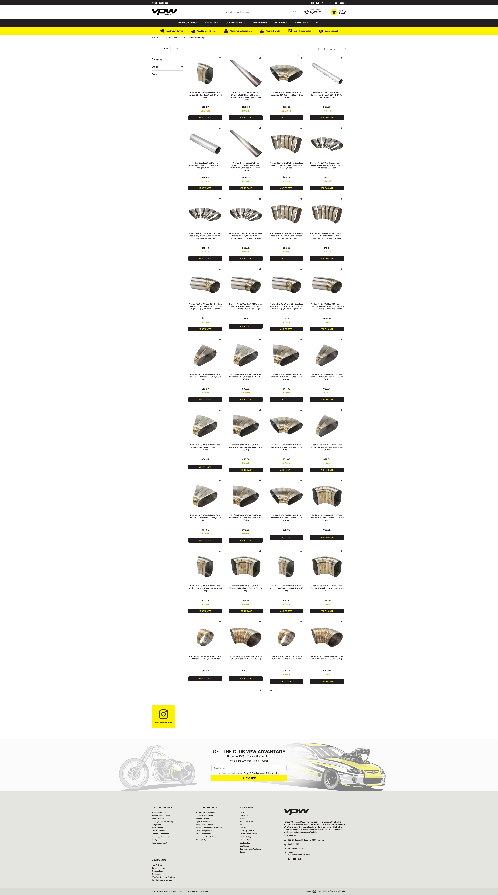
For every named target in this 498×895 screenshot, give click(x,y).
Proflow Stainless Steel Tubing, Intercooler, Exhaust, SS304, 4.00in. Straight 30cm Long (205, 165)
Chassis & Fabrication (160, 834)
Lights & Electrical (203, 821)
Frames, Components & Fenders (209, 828)
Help (318, 23)
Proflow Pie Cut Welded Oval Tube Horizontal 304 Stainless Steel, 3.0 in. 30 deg (205, 376)
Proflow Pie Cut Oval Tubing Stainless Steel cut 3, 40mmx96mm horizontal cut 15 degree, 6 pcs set (205, 235)
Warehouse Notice (160, 3)
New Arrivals (260, 23)
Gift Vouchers (157, 871)
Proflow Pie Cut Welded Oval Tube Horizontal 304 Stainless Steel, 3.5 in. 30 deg (326, 376)
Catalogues (301, 23)
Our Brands (211, 23)
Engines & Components (161, 815)
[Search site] (295, 12)
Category (157, 59)
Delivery (243, 828)
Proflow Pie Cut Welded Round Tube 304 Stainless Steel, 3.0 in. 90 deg (246, 657)
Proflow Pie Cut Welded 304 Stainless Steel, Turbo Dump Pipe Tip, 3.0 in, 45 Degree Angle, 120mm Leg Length (245, 306)
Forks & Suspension (204, 831)
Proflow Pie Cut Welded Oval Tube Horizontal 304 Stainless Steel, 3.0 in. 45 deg (245, 376)
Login (242, 812)
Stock (155, 66)
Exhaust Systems (159, 831)
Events (242, 818)
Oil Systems (156, 825)
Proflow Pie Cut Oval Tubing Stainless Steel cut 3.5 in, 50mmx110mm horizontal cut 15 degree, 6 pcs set (245, 235)
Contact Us (244, 846)
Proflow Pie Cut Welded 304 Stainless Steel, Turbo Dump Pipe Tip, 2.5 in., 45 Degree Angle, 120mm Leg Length (205, 306)
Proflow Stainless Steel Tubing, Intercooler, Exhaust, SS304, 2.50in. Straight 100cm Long (327, 94)
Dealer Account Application (251, 849)
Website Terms (246, 840)
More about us (290, 835)
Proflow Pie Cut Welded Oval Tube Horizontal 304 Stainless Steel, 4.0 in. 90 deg (286, 517)
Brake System (157, 828)
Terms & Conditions (253, 773)
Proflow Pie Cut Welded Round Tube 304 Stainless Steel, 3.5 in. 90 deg (327, 657)
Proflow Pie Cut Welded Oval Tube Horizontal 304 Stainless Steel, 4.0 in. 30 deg (326, 447)
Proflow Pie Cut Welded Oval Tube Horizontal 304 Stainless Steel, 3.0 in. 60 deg (286, 376)
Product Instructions (248, 834)
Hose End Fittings (159, 812)
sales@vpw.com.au (296, 848)
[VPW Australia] (165, 12)
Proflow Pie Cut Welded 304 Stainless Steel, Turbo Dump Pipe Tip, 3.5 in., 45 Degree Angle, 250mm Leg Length (286, 306)
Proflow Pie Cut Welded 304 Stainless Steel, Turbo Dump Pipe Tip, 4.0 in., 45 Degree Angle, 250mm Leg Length (327, 306)
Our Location (245, 843)
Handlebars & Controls (205, 825)
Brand (155, 74)
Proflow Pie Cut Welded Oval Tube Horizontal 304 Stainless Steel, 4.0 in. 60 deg (245, 517)
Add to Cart (205, 118)
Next (271, 690)
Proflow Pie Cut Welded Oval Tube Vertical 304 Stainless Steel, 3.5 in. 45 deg (205, 588)
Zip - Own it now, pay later (162, 880)
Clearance (281, 23)
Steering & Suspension (161, 837)
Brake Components (204, 834)
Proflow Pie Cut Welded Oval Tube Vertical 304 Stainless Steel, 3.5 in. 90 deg (245, 588)
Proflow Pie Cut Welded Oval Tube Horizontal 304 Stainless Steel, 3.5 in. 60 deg (245, 447)
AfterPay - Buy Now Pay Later (163, 877)
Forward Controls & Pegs (206, 837)
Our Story (244, 815)
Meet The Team (246, 821)
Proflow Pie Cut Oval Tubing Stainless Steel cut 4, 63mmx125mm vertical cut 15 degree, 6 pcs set (286, 235)
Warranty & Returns (247, 831)
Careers (243, 852)
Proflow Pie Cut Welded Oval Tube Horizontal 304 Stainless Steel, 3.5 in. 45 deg (205, 447)
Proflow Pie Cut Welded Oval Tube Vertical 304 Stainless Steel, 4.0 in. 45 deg (286, 588)
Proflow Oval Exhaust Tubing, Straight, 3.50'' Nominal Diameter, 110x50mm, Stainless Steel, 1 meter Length (245, 166)
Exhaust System (202, 818)
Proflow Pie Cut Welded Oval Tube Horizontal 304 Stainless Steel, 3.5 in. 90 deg (286, 447)
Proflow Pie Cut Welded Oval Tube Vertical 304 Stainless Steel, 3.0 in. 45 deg (205, 94)
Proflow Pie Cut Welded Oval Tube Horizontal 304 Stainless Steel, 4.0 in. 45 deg (205, 517)
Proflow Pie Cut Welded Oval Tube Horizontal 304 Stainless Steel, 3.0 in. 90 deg (286, 94)
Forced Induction (159, 818)
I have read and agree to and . (250, 773)
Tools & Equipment (159, 843)
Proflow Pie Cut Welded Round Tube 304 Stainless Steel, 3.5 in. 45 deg (286, 657)
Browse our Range (187, 23)
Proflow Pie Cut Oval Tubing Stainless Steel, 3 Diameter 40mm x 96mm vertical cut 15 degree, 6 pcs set (327, 235)
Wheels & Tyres (202, 840)
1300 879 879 (293, 844)
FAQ (241, 825)
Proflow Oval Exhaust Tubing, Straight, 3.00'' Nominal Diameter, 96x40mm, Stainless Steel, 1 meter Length (246, 96)
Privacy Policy (272, 773)
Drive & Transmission (204, 815)
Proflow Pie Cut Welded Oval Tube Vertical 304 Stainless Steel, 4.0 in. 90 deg (327, 588)
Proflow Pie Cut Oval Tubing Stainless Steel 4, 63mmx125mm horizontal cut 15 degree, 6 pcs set (327, 165)
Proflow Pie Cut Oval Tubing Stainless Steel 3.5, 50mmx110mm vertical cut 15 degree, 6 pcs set (286, 165)
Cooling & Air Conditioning (162, 821)
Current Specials (235, 23)
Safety (154, 840)
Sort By (318, 49)
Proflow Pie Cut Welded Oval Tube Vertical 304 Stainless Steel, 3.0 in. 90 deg (327, 517)
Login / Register (339, 3)
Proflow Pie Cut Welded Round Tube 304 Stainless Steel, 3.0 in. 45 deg (205, 657)
